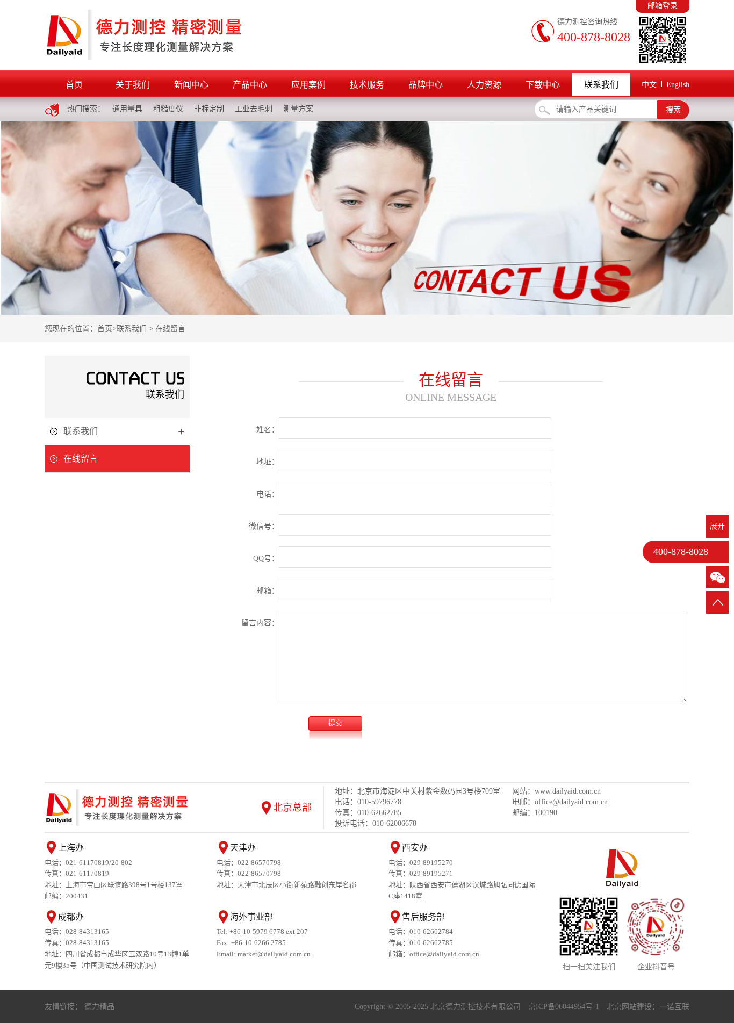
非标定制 (209, 109)
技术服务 (367, 84)
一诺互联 (674, 1007)
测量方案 (298, 109)
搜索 (673, 110)
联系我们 (601, 84)
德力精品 (99, 1007)
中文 (649, 85)
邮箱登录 (662, 6)
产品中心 (250, 84)
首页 (74, 84)
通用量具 (127, 109)
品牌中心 (425, 84)
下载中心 (543, 84)
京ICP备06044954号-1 (563, 1007)
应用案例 (308, 84)
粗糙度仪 (168, 109)
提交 (335, 723)
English (677, 85)
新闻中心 (191, 84)
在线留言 (170, 329)
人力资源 (484, 84)
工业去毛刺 (253, 109)
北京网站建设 (629, 1007)
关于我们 (133, 84)
